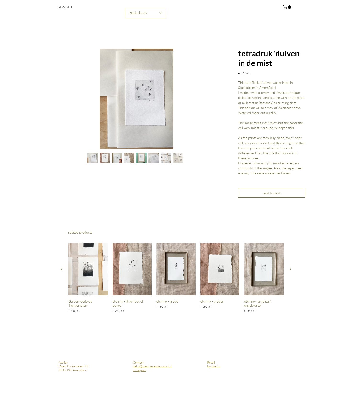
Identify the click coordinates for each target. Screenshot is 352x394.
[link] (287, 7)
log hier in (213, 366)
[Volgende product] (290, 269)
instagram (139, 370)
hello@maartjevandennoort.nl (152, 366)
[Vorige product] (61, 269)
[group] (176, 278)
